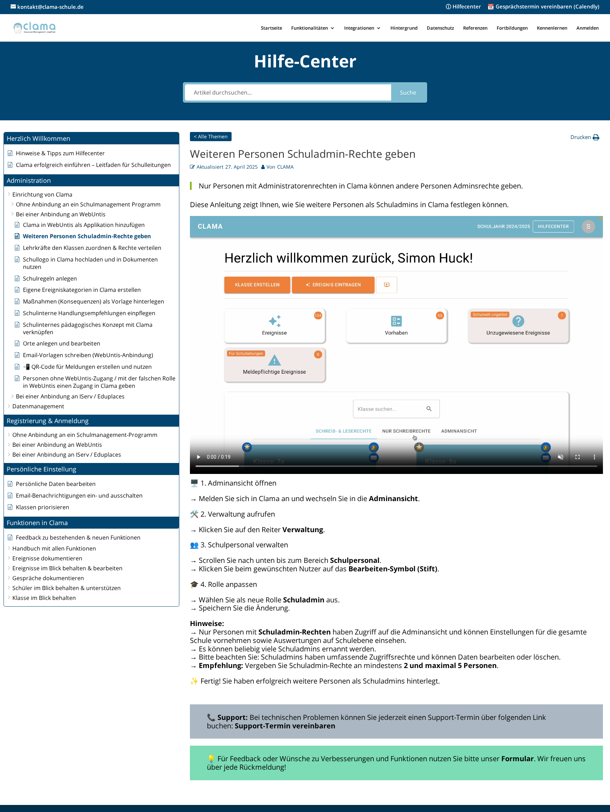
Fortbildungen (512, 28)
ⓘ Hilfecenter (463, 7)
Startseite (271, 28)
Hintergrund (404, 28)
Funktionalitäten (309, 28)
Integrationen (359, 28)
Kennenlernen (552, 28)
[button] (91, 138)
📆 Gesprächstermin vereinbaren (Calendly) (543, 7)
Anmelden (587, 28)
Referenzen (475, 28)
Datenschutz (440, 28)
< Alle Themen (211, 136)
